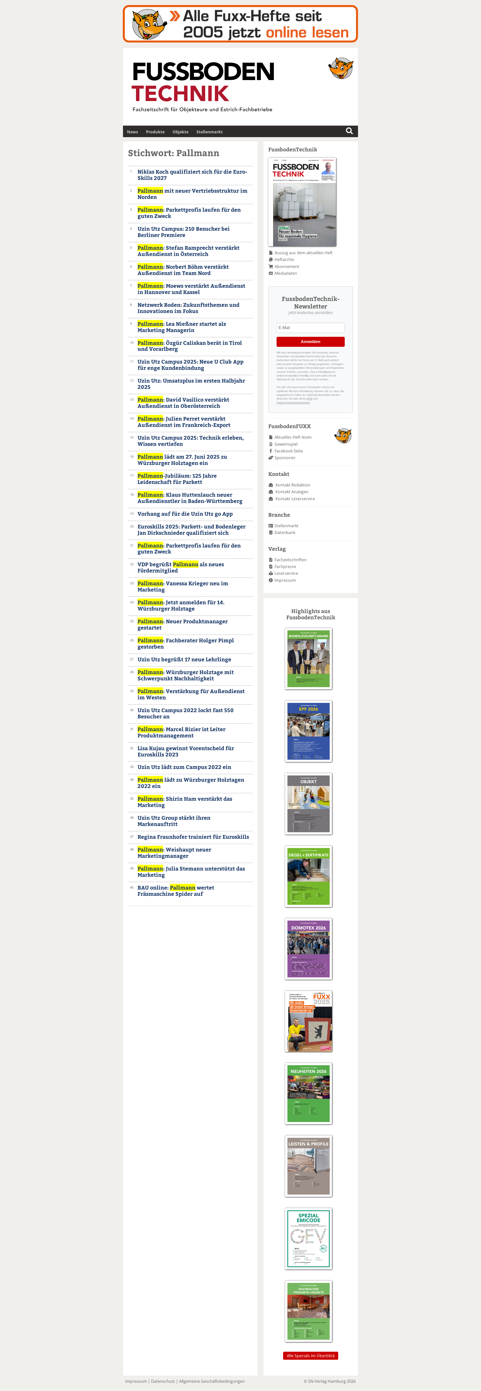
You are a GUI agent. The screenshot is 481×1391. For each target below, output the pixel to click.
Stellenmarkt (209, 132)
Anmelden (310, 342)
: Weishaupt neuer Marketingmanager (174, 852)
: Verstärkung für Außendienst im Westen (191, 694)
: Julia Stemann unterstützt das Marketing (191, 871)
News (132, 132)
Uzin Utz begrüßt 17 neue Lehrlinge (184, 659)
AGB (309, 398)
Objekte (180, 132)
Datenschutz (163, 1381)
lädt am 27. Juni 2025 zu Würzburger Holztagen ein (182, 459)
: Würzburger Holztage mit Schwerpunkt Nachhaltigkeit (186, 675)
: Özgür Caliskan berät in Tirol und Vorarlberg (190, 346)
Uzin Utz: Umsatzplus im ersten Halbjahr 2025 (191, 383)
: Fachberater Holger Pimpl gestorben (186, 643)
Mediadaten (286, 273)
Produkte (155, 132)
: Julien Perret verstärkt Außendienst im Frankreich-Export (184, 421)
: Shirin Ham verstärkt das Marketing (185, 801)
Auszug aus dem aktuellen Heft (304, 252)
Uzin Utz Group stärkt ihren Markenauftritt (174, 820)
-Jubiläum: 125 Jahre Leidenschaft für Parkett (177, 478)
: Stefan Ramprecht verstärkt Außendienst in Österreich (188, 250)
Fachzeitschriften (291, 560)
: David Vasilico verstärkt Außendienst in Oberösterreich (183, 402)
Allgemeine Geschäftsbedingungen (212, 1381)
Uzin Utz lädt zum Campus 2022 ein (184, 766)
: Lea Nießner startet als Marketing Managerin (182, 327)
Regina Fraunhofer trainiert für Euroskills (193, 836)
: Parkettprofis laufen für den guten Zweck (189, 212)
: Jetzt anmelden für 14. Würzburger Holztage (181, 605)
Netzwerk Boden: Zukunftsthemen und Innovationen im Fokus (188, 308)
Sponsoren (285, 457)
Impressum (285, 580)
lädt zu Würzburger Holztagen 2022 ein (191, 782)
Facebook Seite (289, 451)
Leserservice (286, 573)
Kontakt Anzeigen (292, 491)
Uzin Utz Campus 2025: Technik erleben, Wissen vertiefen (191, 440)
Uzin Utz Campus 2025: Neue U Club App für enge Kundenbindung (191, 364)
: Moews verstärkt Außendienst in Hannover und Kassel (191, 289)
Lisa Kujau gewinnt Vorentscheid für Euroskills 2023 (186, 751)
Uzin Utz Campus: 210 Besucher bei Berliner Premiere (184, 231)
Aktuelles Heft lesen (293, 437)
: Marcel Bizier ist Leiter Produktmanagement (181, 732)
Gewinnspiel (286, 444)
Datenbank (285, 532)
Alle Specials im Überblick (311, 1355)
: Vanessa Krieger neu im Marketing (183, 586)
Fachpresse (285, 566)
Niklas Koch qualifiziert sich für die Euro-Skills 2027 (192, 174)
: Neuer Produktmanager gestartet (183, 624)
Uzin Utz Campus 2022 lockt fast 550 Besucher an (186, 713)
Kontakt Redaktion (293, 485)
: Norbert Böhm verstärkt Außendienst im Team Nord (183, 269)
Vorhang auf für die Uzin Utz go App (185, 513)
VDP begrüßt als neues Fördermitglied (181, 567)
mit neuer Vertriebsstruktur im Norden (193, 193)
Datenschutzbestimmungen (293, 402)
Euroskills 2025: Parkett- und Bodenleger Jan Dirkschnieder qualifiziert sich (192, 529)
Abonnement (287, 266)
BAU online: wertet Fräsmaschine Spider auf (176, 890)
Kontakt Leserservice (295, 498)
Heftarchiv (284, 259)
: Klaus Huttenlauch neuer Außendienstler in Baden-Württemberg (190, 497)
